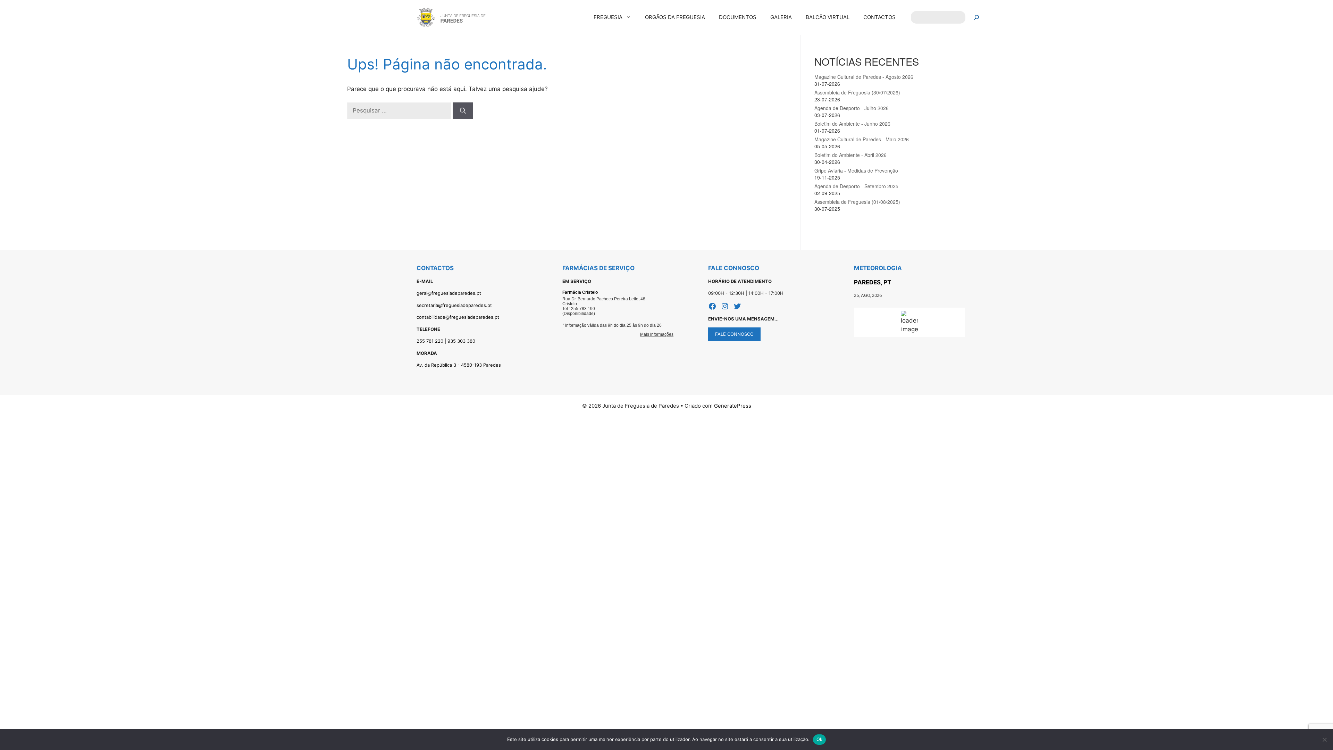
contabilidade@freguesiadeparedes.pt (458, 317)
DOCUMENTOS (737, 17)
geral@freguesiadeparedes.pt (449, 293)
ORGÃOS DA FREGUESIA (675, 17)
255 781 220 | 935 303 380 (446, 341)
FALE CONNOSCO (734, 334)
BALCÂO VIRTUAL (827, 17)
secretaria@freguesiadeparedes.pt (454, 305)
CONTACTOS (879, 17)
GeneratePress (732, 405)
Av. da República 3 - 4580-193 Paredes (459, 365)
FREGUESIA (608, 17)
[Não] (1324, 739)
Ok (819, 739)
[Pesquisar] (976, 17)
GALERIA (781, 17)
